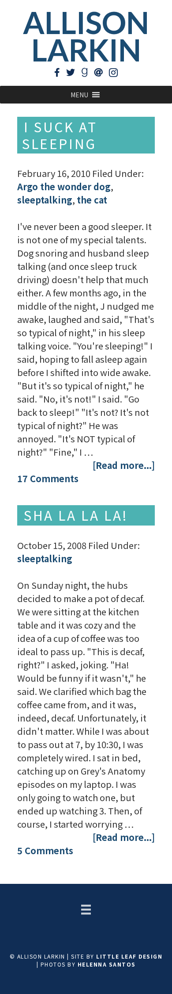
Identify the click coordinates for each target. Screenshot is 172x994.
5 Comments (45, 850)
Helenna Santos (107, 964)
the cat (92, 199)
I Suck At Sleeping (59, 135)
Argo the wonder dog (64, 186)
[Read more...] (124, 465)
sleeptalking (44, 199)
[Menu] (86, 909)
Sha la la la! (76, 515)
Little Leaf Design (129, 956)
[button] (79, 95)
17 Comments (48, 478)
